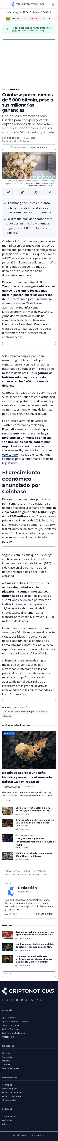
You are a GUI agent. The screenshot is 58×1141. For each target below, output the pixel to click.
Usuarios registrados (27, 835)
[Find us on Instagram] (12, 1000)
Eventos (6, 1064)
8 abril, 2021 (29, 138)
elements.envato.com (47, 185)
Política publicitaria (11, 1096)
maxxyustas (33, 185)
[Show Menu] (3, 4)
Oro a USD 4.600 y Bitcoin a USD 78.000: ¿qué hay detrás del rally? (33, 809)
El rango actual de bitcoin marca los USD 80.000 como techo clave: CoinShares (34, 823)
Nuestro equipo (9, 1088)
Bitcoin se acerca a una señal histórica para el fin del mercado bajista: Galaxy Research (27, 777)
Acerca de (7, 1084)
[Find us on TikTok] (37, 1000)
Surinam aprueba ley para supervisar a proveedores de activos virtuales (34, 933)
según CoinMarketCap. (32, 414)
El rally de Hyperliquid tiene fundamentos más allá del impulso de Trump (35, 841)
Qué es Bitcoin (9, 1017)
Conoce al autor (44, 913)
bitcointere (40, 183)
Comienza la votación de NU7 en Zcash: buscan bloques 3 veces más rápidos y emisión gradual (33, 959)
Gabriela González (12, 786)
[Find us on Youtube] (17, 1000)
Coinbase (20, 183)
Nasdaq (8, 716)
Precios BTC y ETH (10, 1068)
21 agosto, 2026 (28, 786)
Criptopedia (8, 1036)
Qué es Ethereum (10, 1029)
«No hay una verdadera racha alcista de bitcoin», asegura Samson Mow (34, 945)
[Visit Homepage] (27, 4)
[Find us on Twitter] (7, 1000)
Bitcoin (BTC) (20, 707)
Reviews (6, 1053)
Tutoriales (7, 1057)
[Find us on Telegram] (22, 1000)
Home (4, 89)
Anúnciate (7, 1120)
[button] (29, 192)
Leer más (10, 800)
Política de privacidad (12, 1092)
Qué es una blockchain (13, 1033)
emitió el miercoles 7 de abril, (21, 559)
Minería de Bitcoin (11, 1025)
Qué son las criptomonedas (15, 1021)
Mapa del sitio (9, 1100)
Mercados (14, 89)
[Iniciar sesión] (53, 4)
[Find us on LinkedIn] (27, 1000)
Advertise (6, 1124)
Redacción (13, 137)
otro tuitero (10, 454)
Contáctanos (8, 1116)
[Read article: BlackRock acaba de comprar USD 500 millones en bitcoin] (7, 856)
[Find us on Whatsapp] (41, 1000)
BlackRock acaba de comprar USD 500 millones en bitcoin (33, 854)
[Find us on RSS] (32, 1000)
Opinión (6, 1060)
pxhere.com (50, 183)
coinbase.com (30, 183)
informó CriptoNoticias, (26, 645)
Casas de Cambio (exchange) (19, 711)
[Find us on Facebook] (2, 1000)
